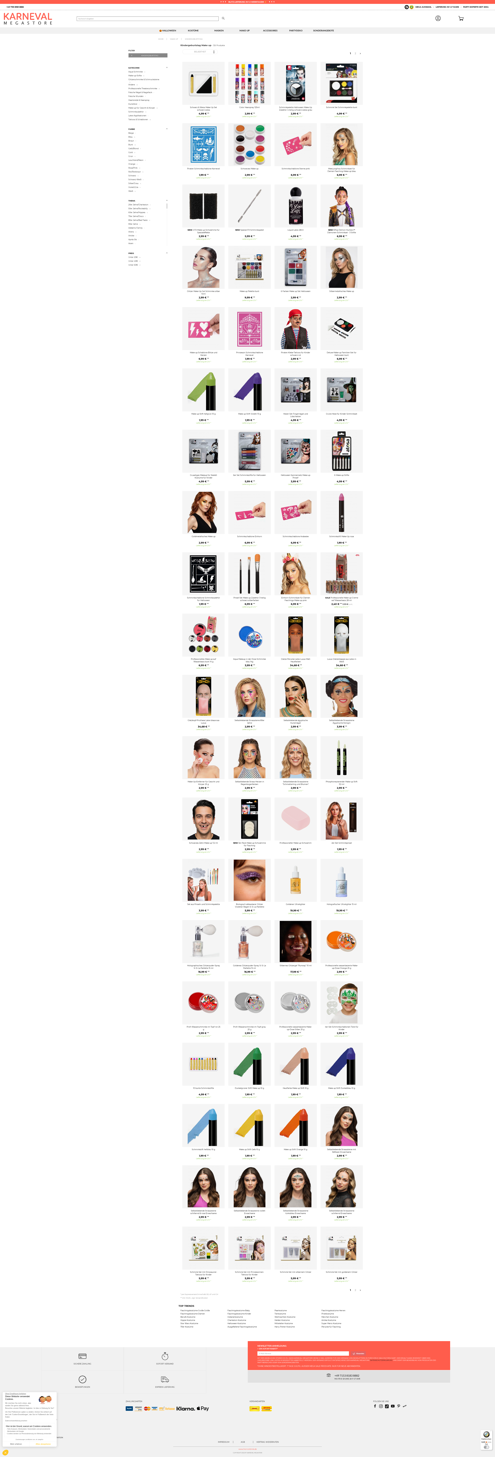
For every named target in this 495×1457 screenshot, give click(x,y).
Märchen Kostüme (329, 1317)
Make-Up (245, 30)
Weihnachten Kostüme (285, 1317)
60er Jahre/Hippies (138, 212)
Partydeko (296, 30)
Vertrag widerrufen (267, 1442)
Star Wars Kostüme (189, 1323)
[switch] (486, 1447)
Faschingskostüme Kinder (239, 1314)
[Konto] (438, 18)
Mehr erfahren (16, 1444)
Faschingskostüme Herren (333, 1310)
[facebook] (376, 1407)
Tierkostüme (280, 1314)
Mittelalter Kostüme (284, 1323)
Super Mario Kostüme (331, 1323)
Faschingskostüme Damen (192, 1314)
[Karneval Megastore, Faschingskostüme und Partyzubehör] (38, 19)
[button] (5, 1453)
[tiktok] (388, 1407)
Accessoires (270, 30)
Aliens (132, 232)
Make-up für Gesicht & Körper (143, 108)
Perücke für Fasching (331, 1327)
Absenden (360, 1353)
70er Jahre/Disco (137, 216)
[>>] (360, 53)
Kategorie (133, 68)
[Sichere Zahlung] (82, 1356)
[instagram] (382, 1407)
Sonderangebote (323, 30)
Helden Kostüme (282, 1320)
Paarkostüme (281, 1310)
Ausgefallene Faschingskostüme (242, 1327)
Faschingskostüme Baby (239, 1310)
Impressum (223, 1442)
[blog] (405, 1407)
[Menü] (490, 1431)
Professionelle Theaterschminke (144, 88)
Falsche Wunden (137, 96)
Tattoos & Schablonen (139, 119)
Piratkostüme (327, 1314)
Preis (131, 253)
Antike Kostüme (328, 1320)
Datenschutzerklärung (381, 1360)
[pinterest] (400, 1407)
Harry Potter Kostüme (285, 1327)
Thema (131, 201)
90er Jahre (134, 224)
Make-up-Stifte (136, 75)
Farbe (131, 129)
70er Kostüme (186, 1327)
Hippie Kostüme (187, 1320)
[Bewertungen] (82, 1379)
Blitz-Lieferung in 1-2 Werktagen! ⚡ (247, 2)
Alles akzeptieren (43, 1444)
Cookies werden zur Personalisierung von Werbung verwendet (29, 1434)
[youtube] (394, 1407)
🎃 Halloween (167, 30)
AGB (243, 1442)
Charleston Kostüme (237, 1320)
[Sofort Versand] (165, 1356)
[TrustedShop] (409, 7)
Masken (219, 30)
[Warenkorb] (474, 19)
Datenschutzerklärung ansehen (16, 1421)
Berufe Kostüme (187, 1317)
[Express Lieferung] (165, 1379)
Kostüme (193, 30)
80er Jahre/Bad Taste (139, 220)
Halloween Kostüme (237, 1323)
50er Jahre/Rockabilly (139, 208)
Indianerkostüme (235, 1317)
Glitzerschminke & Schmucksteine (143, 80)
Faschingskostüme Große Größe (195, 1310)
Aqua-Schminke (136, 72)
